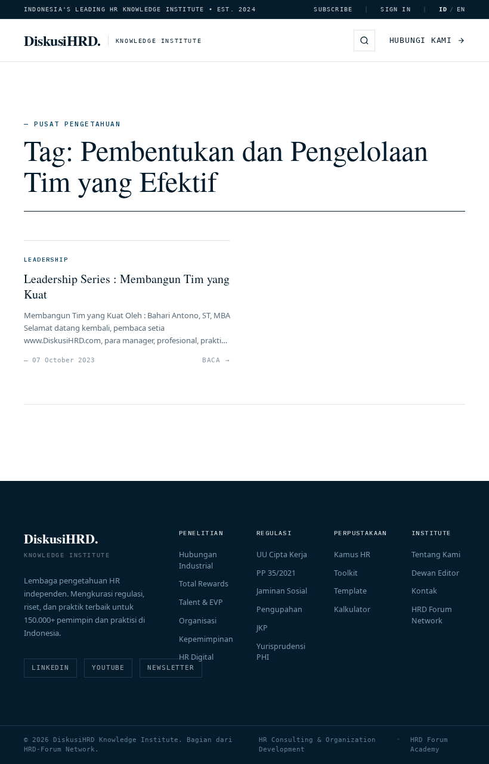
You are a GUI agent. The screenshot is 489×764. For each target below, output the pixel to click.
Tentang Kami (435, 554)
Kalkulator (352, 609)
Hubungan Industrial (198, 560)
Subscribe (333, 9)
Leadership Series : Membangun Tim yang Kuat (127, 286)
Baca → (216, 360)
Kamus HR (352, 554)
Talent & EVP (201, 602)
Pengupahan (279, 609)
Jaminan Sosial (281, 591)
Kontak (424, 591)
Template (350, 591)
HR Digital (196, 657)
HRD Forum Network (431, 615)
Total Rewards (203, 584)
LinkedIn (50, 668)
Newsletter (170, 668)
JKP (262, 628)
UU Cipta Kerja (281, 554)
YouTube (108, 668)
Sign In (395, 9)
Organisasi (197, 621)
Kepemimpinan (206, 639)
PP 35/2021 (276, 573)
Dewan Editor (435, 573)
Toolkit (346, 573)
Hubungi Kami (420, 40)
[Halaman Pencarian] (364, 40)
